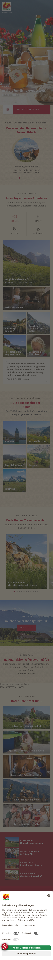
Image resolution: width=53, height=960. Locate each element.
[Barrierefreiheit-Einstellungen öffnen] (4, 946)
